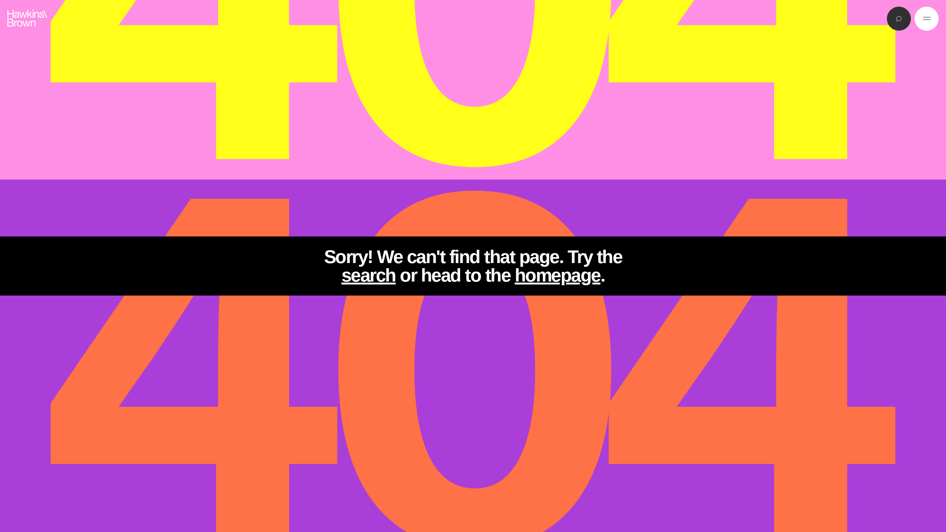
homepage (557, 275)
